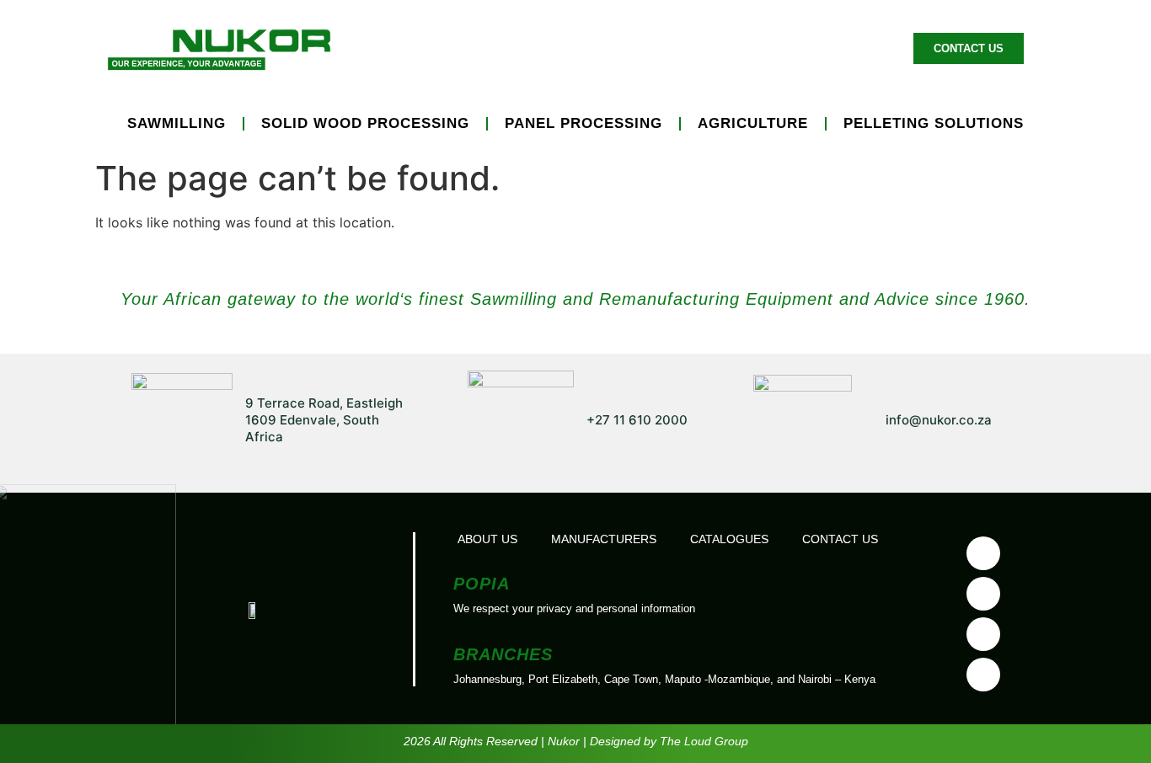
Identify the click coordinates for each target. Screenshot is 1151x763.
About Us (849, 48)
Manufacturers (597, 48)
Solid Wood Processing (365, 123)
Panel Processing (583, 123)
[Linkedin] (983, 634)
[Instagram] (983, 674)
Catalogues (729, 539)
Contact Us (840, 539)
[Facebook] (983, 553)
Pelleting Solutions (933, 123)
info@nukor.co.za (939, 420)
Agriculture (753, 123)
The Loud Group (704, 741)
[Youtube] (983, 594)
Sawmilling (176, 123)
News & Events (735, 48)
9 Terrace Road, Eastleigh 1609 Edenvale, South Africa (324, 420)
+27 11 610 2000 (637, 420)
